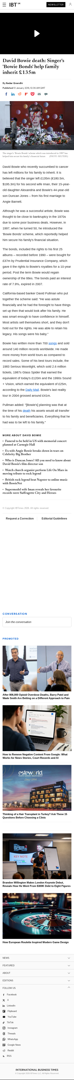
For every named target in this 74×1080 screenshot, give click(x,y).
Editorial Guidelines (54, 518)
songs (53, 343)
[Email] (39, 94)
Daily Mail (32, 390)
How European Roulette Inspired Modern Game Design (36, 942)
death (26, 410)
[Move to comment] (46, 94)
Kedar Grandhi (14, 83)
